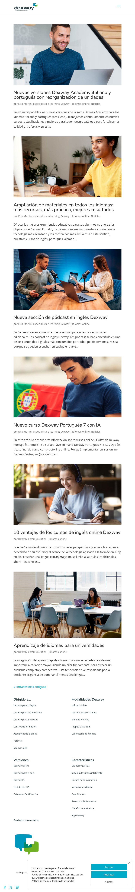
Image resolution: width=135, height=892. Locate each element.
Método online (79, 705)
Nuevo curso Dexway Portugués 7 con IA (57, 425)
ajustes (70, 877)
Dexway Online (21, 765)
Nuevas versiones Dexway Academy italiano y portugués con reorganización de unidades (62, 94)
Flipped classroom (81, 726)
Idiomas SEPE (21, 747)
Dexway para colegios (25, 705)
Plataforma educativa (83, 808)
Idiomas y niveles (80, 765)
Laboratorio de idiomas (84, 733)
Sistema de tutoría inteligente (87, 772)
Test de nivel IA (21, 787)
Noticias (96, 103)
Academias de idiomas (25, 733)
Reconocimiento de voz (84, 801)
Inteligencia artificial (82, 787)
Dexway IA (19, 779)
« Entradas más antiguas (30, 687)
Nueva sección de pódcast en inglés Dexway (61, 317)
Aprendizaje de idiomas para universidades (59, 645)
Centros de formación (25, 726)
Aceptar (109, 867)
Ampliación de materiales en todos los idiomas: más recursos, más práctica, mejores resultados (64, 207)
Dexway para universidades (28, 712)
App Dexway (78, 815)
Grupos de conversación (84, 779)
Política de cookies (41, 880)
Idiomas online (81, 103)
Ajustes (109, 882)
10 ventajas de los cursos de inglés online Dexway (67, 532)
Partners (18, 740)
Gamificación (78, 794)
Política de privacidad (63, 880)
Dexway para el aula (24, 772)
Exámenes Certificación (26, 794)
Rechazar (109, 874)
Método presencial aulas (84, 712)
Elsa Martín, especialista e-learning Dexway (43, 103)
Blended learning (80, 719)
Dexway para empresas (26, 719)
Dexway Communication (32, 539)
